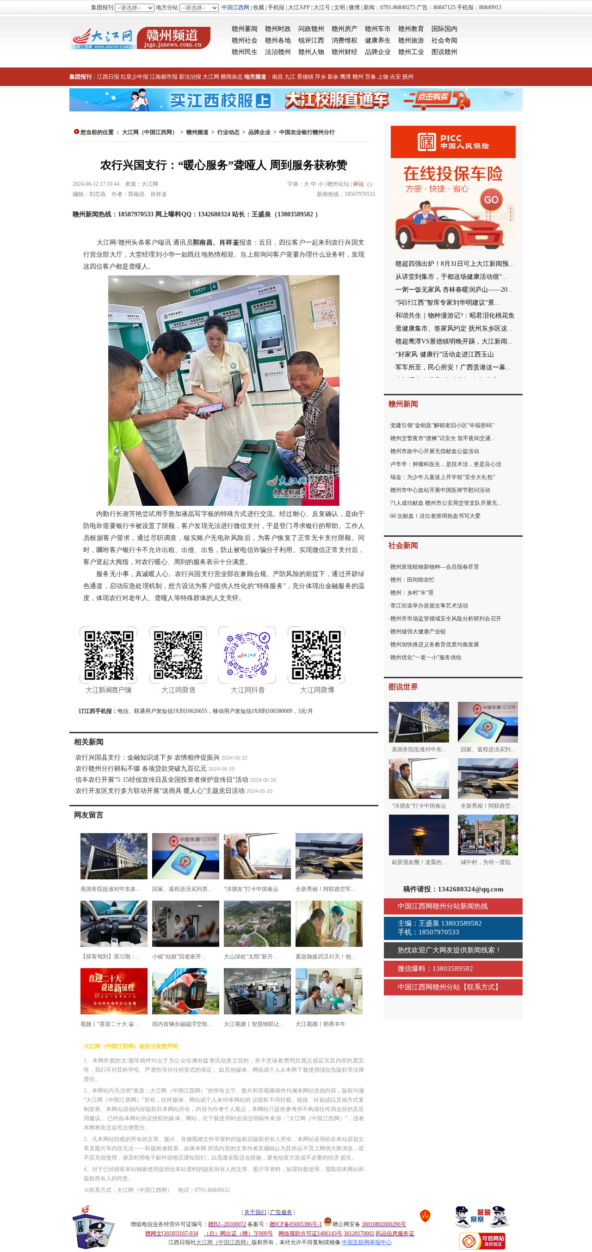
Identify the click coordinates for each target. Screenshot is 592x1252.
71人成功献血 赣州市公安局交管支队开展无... (445, 503)
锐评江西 (311, 40)
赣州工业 (411, 52)
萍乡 (320, 77)
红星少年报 (134, 77)
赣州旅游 (411, 40)
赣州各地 (278, 40)
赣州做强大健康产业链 (418, 631)
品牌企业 (378, 52)
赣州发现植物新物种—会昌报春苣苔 (434, 567)
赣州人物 (311, 52)
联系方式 (481, 987)
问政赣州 (311, 28)
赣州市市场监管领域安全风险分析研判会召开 (445, 618)
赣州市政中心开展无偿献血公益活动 (434, 451)
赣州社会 (245, 40)
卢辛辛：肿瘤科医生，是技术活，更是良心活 (445, 464)
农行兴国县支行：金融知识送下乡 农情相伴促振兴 (147, 757)
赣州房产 (345, 28)
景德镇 (305, 77)
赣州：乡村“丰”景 (412, 592)
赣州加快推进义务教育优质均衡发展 (434, 644)
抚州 (407, 77)
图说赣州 (444, 52)
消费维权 (345, 40)
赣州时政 (278, 28)
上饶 (382, 77)
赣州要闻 (245, 28)
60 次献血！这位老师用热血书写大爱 (435, 516)
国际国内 (444, 28)
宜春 (370, 77)
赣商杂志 (232, 77)
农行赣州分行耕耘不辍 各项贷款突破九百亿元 (141, 768)
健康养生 (378, 40)
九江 (290, 77)
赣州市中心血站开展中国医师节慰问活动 (440, 490)
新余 (333, 77)
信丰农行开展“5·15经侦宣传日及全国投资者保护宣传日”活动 (161, 779)
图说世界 (403, 687)
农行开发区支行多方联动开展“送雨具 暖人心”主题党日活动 (160, 790)
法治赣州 (278, 52)
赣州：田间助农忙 (412, 580)
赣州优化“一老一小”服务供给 (426, 657)
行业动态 (228, 132)
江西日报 (108, 77)
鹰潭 (345, 77)
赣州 (358, 77)
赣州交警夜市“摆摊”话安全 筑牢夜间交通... (442, 438)
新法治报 (190, 77)
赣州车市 (378, 28)
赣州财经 (345, 52)
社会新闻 (403, 545)
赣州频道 (197, 132)
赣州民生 (245, 52)
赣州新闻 (403, 404)
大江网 (211, 77)
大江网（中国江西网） (150, 132)
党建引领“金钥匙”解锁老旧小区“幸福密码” (442, 425)
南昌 (277, 77)
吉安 (395, 77)
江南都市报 (164, 77)
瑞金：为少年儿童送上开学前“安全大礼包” (442, 477)
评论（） (364, 184)
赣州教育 (411, 28)
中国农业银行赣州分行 (307, 132)
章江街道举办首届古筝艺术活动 (429, 605)
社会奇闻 (444, 40)
